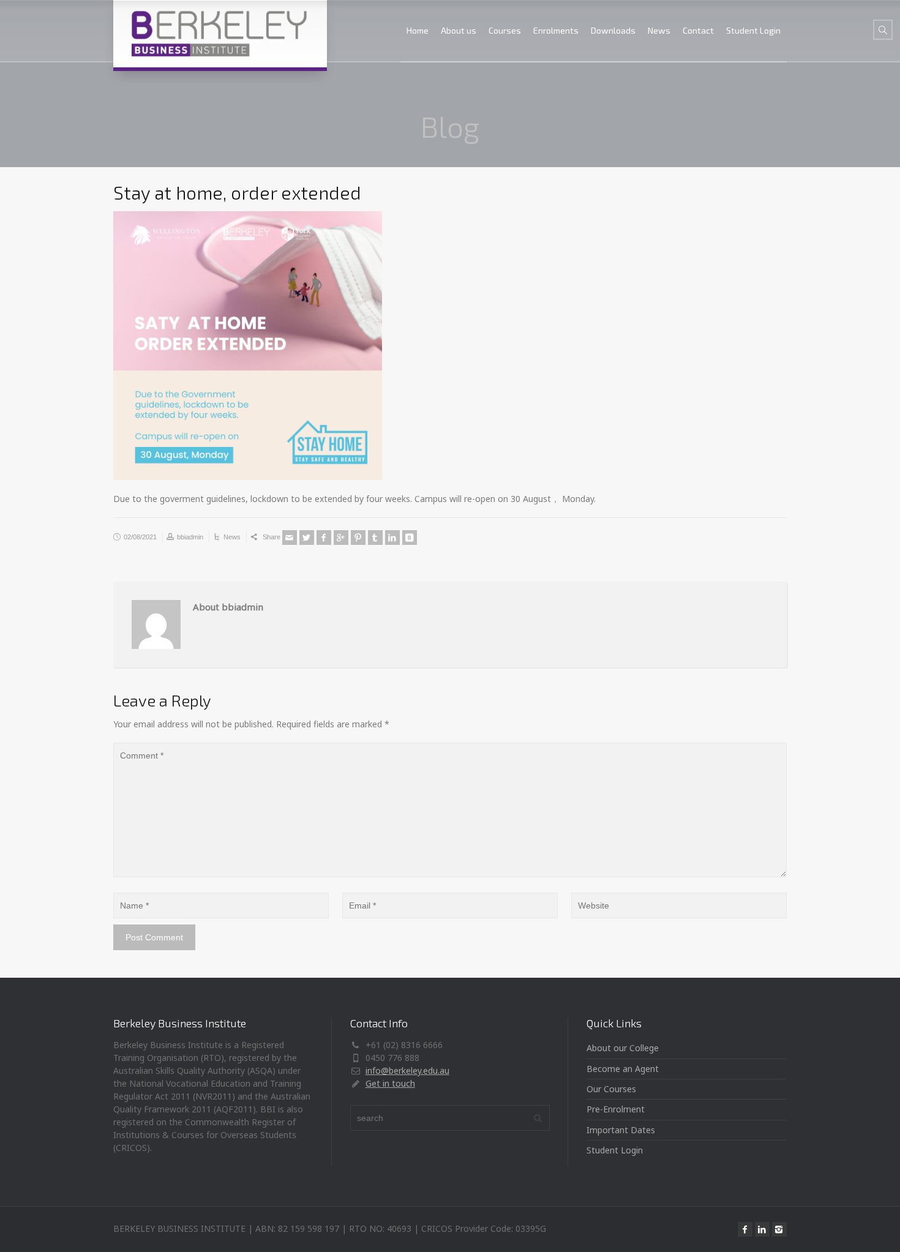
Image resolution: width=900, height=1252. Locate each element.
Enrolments (556, 30)
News (659, 30)
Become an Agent (623, 1068)
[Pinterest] (358, 537)
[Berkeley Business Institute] (220, 33)
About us (458, 30)
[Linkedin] (392, 537)
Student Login (753, 30)
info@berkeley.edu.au (407, 1070)
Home (418, 30)
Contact (698, 30)
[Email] (289, 537)
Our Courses (611, 1089)
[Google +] (341, 537)
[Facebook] (324, 537)
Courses (505, 30)
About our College (623, 1048)
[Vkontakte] (409, 537)
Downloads (613, 30)
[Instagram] (779, 1229)
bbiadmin (190, 537)
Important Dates (621, 1130)
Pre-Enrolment (616, 1109)
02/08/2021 (140, 537)
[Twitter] (306, 537)
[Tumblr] (375, 537)
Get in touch (390, 1083)
